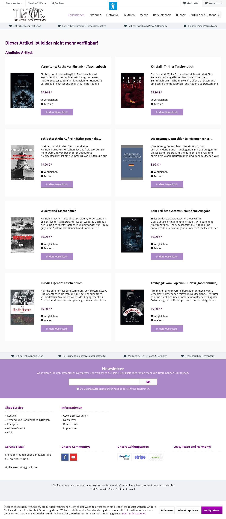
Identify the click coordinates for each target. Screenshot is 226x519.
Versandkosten (105, 485)
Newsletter (69, 420)
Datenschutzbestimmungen (98, 388)
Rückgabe (13, 424)
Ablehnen (167, 510)
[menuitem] (214, 3)
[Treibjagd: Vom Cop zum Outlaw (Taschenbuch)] (132, 307)
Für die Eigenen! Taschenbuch (62, 283)
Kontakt (11, 415)
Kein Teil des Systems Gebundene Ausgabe (180, 211)
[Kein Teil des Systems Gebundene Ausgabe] (132, 235)
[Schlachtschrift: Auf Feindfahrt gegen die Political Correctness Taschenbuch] (22, 163)
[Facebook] (65, 457)
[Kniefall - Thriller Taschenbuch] (132, 90)
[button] (113, 6)
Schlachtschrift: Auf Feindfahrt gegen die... (71, 139)
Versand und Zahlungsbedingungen (28, 420)
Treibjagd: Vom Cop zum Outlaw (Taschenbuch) (184, 283)
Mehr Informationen (134, 513)
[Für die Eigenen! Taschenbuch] (22, 307)
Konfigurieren (212, 510)
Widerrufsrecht (16, 428)
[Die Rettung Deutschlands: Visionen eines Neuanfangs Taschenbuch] (132, 163)
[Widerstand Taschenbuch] (22, 235)
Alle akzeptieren (188, 510)
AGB (9, 432)
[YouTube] (73, 457)
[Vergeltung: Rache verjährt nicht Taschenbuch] (22, 90)
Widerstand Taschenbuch (58, 211)
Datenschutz (70, 424)
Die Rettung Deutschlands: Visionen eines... (181, 139)
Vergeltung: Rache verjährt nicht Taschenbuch (73, 66)
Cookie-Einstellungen (75, 415)
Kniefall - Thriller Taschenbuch (172, 66)
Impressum (70, 428)
